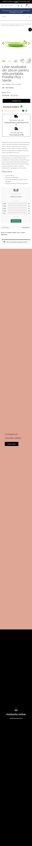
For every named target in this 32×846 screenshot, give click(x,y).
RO (29, 7)
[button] (3, 43)
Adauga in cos (16, 101)
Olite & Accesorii (19, 24)
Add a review (16, 221)
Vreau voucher (11, 444)
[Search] (29, 16)
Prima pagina (4, 24)
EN (29, 5)
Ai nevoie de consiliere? (11, 107)
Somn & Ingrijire (11, 24)
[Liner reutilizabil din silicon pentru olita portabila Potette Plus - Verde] (16, 43)
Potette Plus (8, 92)
